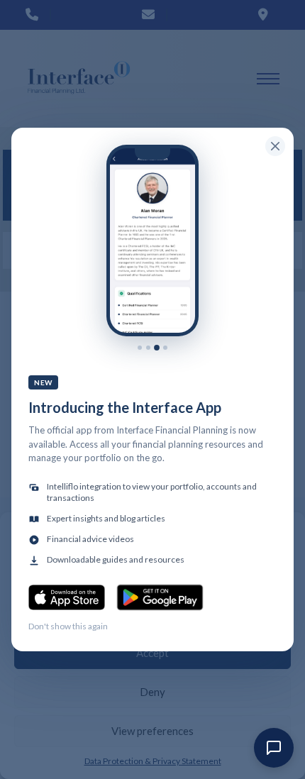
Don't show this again (68, 626)
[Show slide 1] (140, 348)
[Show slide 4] (165, 347)
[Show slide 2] (148, 348)
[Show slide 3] (157, 348)
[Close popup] (275, 146)
